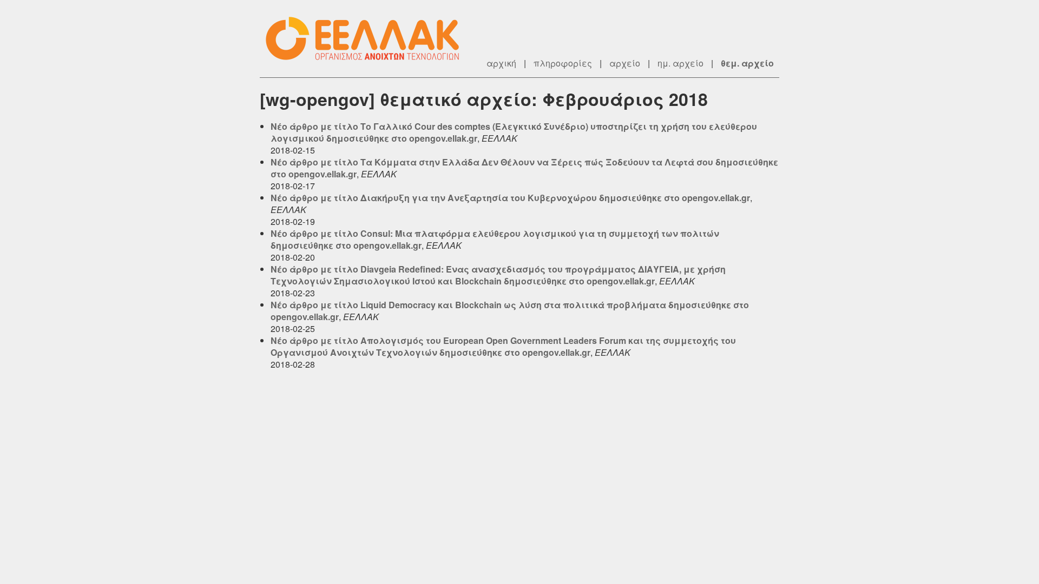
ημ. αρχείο (680, 63)
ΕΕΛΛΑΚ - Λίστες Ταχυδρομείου (368, 39)
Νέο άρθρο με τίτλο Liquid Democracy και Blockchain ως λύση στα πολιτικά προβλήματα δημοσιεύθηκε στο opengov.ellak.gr (510, 310)
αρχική (501, 63)
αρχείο (624, 63)
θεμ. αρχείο (747, 63)
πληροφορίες (563, 63)
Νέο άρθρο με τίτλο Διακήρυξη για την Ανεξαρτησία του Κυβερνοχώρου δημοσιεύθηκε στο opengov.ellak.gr (510, 197)
